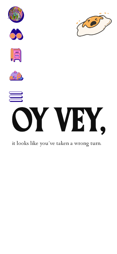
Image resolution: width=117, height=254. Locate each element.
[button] (15, 33)
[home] (15, 14)
